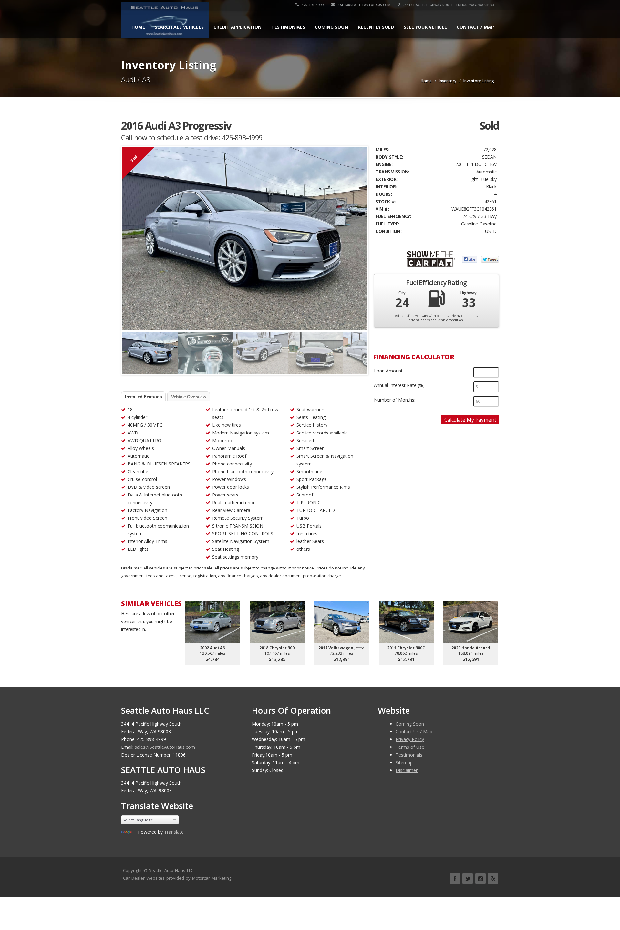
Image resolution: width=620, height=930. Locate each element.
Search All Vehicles (179, 27)
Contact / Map (475, 27)
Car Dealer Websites (144, 878)
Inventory (447, 81)
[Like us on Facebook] (455, 878)
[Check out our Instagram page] (480, 878)
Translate (174, 832)
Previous (128, 350)
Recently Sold (376, 27)
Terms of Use (410, 747)
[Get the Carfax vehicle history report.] (431, 259)
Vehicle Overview (188, 396)
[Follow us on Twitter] (467, 878)
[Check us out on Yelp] (493, 878)
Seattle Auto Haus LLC (171, 870)
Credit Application (237, 27)
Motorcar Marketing (211, 878)
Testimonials (288, 27)
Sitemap (404, 762)
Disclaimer (407, 770)
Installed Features (143, 396)
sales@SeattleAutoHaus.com (363, 5)
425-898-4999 (312, 5)
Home (138, 27)
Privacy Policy (410, 739)
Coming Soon (331, 27)
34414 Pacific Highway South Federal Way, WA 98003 (448, 5)
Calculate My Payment (470, 419)
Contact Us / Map (414, 731)
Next (360, 350)
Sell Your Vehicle (425, 27)
